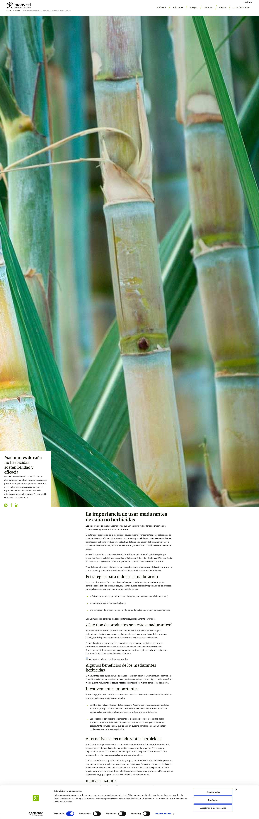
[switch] (97, 813)
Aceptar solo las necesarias (213, 808)
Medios (222, 7)
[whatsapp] (6, 505)
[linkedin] (16, 505)
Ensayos (193, 7)
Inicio (8, 11)
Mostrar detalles (163, 814)
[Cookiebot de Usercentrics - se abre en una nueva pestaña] (36, 814)
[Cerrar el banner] (236, 790)
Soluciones (178, 7)
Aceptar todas (213, 792)
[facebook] (11, 505)
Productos (161, 7)
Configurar (213, 800)
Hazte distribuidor (241, 7)
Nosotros (208, 7)
